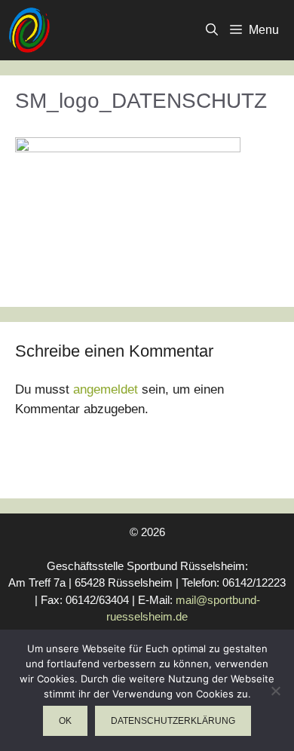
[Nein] (275, 690)
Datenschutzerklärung (173, 721)
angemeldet (105, 389)
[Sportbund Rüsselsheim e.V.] (29, 30)
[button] (212, 30)
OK (65, 721)
